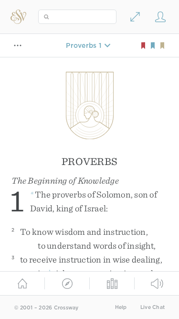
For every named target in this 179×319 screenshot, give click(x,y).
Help (121, 307)
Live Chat (152, 307)
